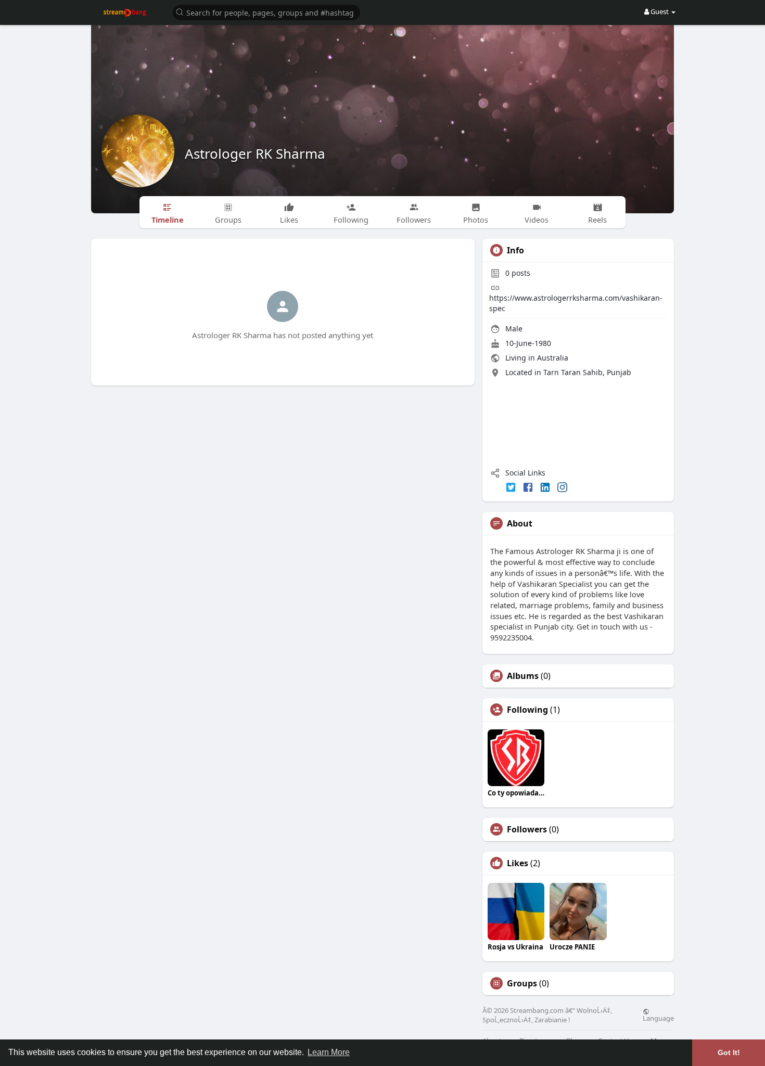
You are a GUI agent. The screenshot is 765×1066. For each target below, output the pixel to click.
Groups (522, 983)
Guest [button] (659, 11)
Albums (523, 676)
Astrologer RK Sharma (255, 153)
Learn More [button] (329, 1052)
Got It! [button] (729, 1052)
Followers (527, 829)
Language (658, 1017)
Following (527, 709)
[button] (266, 11)
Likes (517, 863)
